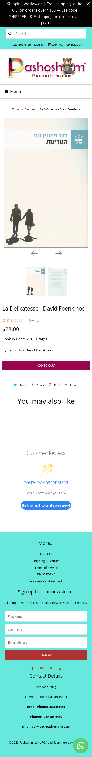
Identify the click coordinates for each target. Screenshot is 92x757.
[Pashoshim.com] (46, 68)
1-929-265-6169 (20, 44)
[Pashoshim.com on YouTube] (41, 668)
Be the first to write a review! (46, 505)
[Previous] (34, 253)
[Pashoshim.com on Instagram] (60, 668)
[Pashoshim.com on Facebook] (32, 668)
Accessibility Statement (46, 581)
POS (44, 742)
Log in (39, 44)
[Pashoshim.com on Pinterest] (51, 668)
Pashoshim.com (29, 742)
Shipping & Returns (46, 561)
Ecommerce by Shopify (68, 742)
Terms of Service (46, 567)
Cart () (57, 44)
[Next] (58, 253)
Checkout (74, 44)
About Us (46, 554)
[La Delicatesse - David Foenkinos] (46, 183)
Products (30, 109)
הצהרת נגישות (46, 574)
